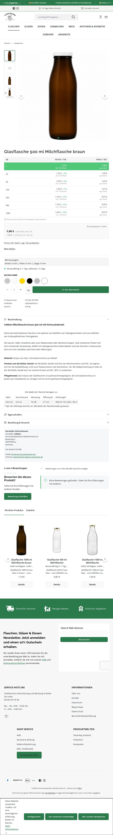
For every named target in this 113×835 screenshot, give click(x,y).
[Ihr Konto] (100, 17)
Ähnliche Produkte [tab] (14, 510)
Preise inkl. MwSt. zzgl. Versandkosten (21, 243)
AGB (44, 659)
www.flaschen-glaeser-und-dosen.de (28, 457)
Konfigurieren (34, 816)
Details (21, 584)
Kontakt (75, 698)
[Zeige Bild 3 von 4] (64, 138)
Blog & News (77, 707)
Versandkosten (50, 793)
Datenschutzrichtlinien (14, 663)
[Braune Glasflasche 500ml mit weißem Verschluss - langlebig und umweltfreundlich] (63, 95)
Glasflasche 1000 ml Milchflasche (92, 561)
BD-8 (80, 788)
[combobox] (51, 17)
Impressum (77, 702)
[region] (56, 96)
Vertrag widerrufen (29, 755)
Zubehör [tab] (30, 510)
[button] (56, 319)
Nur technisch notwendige (61, 816)
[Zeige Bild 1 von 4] (58, 138)
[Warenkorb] (106, 17)
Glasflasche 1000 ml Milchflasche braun (21, 561)
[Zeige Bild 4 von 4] (67, 138)
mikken (11, 249)
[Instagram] (17, 8)
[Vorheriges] (21, 96)
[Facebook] (14, 8)
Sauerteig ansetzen (82, 735)
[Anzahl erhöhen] (20, 289)
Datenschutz (77, 711)
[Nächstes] (105, 96)
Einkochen (78, 739)
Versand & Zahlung (25, 739)
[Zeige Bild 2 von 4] (61, 138)
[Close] (110, 3)
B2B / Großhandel (25, 748)
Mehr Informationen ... (11, 829)
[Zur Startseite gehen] (10, 17)
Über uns (76, 693)
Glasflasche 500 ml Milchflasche (57, 561)
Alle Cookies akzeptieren (93, 816)
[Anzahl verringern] (7, 289)
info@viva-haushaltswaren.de (23, 454)
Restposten (78, 744)
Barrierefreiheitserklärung (84, 716)
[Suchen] (73, 17)
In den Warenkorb (70, 289)
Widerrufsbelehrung (26, 744)
